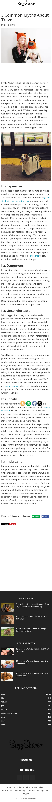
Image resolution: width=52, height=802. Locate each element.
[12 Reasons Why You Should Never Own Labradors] (7, 651)
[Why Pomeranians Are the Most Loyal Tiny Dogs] (7, 619)
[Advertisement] (26, 72)
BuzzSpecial (42, 790)
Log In (26, 793)
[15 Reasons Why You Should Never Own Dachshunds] (7, 676)
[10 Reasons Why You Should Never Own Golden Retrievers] (7, 664)
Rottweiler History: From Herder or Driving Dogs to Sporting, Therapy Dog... (33, 605)
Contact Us (7, 790)
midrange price (10, 385)
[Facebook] (19, 777)
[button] (5, 3)
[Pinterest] (26, 777)
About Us (11, 787)
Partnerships (21, 790)
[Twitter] (32, 777)
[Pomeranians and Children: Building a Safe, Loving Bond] (7, 631)
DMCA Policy (37, 787)
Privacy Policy (23, 787)
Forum (32, 790)
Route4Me (34, 255)
